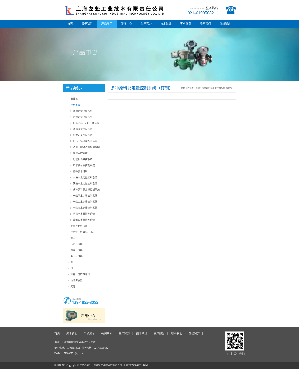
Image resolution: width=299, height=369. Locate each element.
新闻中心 (126, 23)
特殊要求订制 (80, 171)
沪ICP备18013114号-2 (136, 365)
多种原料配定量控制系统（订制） (86, 190)
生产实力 (146, 23)
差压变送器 (76, 256)
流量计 (74, 238)
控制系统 (75, 105)
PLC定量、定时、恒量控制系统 (86, 124)
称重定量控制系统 (82, 135)
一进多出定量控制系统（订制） (85, 208)
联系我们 (205, 23)
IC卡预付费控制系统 (84, 165)
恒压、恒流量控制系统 (85, 141)
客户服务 (185, 23)
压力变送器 (76, 244)
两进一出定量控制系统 (85, 183)
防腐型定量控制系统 (84, 214)
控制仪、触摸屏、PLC (82, 232)
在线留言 (225, 23)
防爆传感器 (76, 280)
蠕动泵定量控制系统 (84, 220)
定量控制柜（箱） (80, 226)
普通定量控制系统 (82, 111)
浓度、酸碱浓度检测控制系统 (86, 148)
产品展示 (106, 23)
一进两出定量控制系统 (85, 195)
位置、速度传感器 (80, 274)
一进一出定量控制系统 (85, 177)
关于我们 (87, 23)
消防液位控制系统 (82, 129)
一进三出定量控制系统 (85, 201)
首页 (70, 23)
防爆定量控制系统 (82, 117)
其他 (72, 286)
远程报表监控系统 (82, 159)
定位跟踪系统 (80, 153)
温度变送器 (76, 250)
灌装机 (74, 99)
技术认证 (165, 23)
